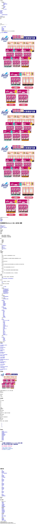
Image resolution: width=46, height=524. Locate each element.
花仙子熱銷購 (5, 308)
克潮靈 (4, 338)
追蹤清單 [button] (3, 14)
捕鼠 (3, 313)
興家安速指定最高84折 (6, 290)
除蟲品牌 (3, 319)
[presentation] (23, 70)
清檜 (3, 330)
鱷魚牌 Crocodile (5, 334)
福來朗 (4, 322)
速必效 (4, 331)
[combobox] (23, 24)
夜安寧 (4, 327)
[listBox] (23, 392)
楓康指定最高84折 (5, 291)
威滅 (3, 329)
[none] (23, 382)
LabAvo (4, 337)
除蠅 (3, 312)
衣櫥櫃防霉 (4, 303)
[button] (23, 5)
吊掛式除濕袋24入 (4, 248)
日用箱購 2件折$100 (5, 293)
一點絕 (4, 323)
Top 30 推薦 (4, 286)
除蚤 (3, 314)
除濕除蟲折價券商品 (5, 296)
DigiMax (4, 321)
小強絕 (4, 324)
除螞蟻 (4, 316)
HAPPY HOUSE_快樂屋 (6, 320)
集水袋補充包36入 (4, 245)
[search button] (0, 25)
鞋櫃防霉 (4, 304)
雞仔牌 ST (4, 340)
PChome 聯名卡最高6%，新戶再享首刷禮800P (7, 278)
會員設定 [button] (6, 14)
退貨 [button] (4, 14)
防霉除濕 (3, 300)
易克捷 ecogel (5, 328)
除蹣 (3, 315)
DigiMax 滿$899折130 (6, 292)
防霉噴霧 (4, 305)
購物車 (1, 11)
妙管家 (4, 339)
